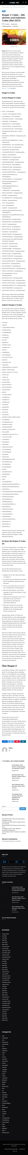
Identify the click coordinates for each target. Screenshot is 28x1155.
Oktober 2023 (5, 1005)
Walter (7, 24)
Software (4, 1101)
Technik (4, 1111)
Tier (3, 1115)
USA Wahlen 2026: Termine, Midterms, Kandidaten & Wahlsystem (17, 796)
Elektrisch (4, 1050)
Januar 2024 (5, 999)
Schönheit (4, 1097)
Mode (3, 1084)
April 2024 (4, 992)
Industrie (4, 1071)
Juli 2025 (4, 961)
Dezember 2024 (6, 976)
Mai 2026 (4, 940)
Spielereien (5, 1107)
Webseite (4, 1128)
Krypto (4, 1076)
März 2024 (5, 995)
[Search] (25, 2)
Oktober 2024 (5, 980)
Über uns (15, 1151)
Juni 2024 (4, 988)
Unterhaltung (5, 1120)
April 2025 (4, 967)
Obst (3, 1088)
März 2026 (5, 944)
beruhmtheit (5, 1044)
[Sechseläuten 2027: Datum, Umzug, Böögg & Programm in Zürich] (6, 767)
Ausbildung (5, 1038)
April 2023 (4, 1018)
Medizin (4, 1082)
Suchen (4, 806)
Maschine (4, 1080)
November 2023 (6, 1003)
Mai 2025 (4, 965)
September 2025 (6, 957)
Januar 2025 (5, 974)
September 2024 (6, 982)
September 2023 (6, 1007)
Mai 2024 (4, 990)
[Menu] (2, 2)
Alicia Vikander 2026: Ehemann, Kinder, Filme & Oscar (18, 786)
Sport (3, 1109)
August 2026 (5, 934)
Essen (3, 1052)
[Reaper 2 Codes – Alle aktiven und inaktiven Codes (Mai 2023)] (14, 37)
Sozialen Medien (6, 1103)
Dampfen (4, 1048)
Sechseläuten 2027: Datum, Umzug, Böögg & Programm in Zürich (18, 766)
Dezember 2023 (6, 1001)
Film (3, 1055)
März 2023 (5, 1020)
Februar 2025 (5, 971)
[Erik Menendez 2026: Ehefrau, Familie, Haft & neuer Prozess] (6, 777)
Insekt (3, 1073)
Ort (3, 1090)
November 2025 (6, 952)
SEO (3, 1099)
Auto (3, 1040)
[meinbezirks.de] (14, 2)
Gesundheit (5, 1065)
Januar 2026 (5, 948)
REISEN (4, 1092)
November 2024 (6, 978)
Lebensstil (4, 1078)
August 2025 (5, 959)
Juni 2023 (4, 1014)
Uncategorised (6, 1118)
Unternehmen (5, 1122)
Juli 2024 (4, 986)
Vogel (3, 1126)
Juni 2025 (4, 963)
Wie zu (4, 1130)
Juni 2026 (4, 938)
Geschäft (4, 1059)
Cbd (3, 1046)
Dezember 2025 (6, 950)
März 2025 (5, 969)
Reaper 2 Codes (6, 88)
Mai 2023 (4, 1016)
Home (3, 7)
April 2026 (4, 942)
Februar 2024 (5, 997)
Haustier (4, 1067)
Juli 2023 (4, 1011)
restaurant (5, 1094)
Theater (4, 1113)
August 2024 (5, 984)
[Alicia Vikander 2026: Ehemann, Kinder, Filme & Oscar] (6, 786)
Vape (3, 1124)
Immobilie (4, 1069)
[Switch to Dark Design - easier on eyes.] (23, 2)
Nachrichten (5, 1086)
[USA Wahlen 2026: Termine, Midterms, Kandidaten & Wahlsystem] (6, 796)
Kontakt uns (22, 1149)
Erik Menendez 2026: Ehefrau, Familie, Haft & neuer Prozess (19, 776)
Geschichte (5, 1061)
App (3, 1036)
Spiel (4, 11)
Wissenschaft (5, 1132)
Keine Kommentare (7, 26)
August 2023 (5, 1009)
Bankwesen (5, 1042)
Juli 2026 (4, 936)
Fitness (4, 1057)
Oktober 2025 (5, 955)
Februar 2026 (5, 946)
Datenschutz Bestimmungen (11, 1149)
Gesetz (4, 1063)
